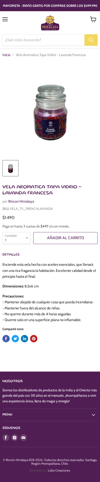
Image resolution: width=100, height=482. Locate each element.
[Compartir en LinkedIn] (24, 338)
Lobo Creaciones (59, 470)
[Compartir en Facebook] (6, 338)
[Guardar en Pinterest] (33, 338)
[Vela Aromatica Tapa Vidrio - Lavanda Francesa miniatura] (10, 168)
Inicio (6, 55)
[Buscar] (91, 40)
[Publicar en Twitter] (15, 338)
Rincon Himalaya (21, 201)
